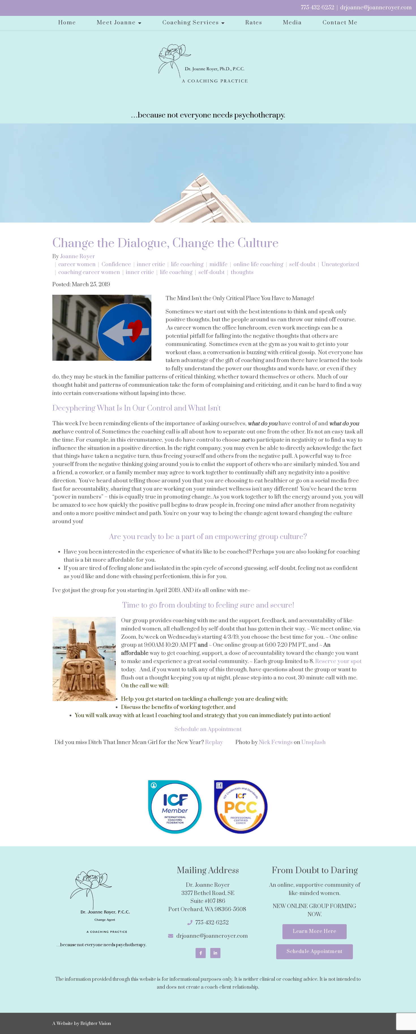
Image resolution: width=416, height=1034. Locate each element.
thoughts (242, 272)
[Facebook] (201, 953)
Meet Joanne (116, 22)
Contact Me (340, 22)
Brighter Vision (95, 1023)
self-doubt (302, 264)
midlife (218, 264)
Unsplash (313, 742)
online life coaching (258, 264)
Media (292, 22)
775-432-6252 (317, 7)
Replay (214, 742)
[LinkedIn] (215, 953)
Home (67, 22)
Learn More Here (314, 931)
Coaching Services (190, 22)
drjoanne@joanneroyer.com (376, 7)
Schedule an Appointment (208, 729)
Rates (253, 22)
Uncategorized (340, 264)
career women (77, 264)
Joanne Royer (77, 256)
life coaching (187, 264)
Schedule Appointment (314, 951)
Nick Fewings (276, 742)
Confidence (116, 264)
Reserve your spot (338, 661)
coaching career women (89, 272)
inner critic (151, 264)
